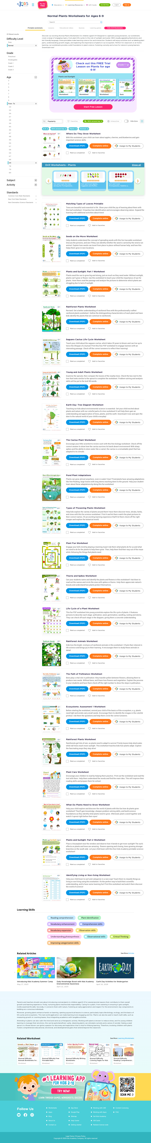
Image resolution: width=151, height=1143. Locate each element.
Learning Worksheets (126, 1038)
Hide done (134, 121)
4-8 (10, 136)
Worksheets (52, 1108)
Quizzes (81, 28)
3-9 (10, 123)
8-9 (10, 173)
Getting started (76, 1125)
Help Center (75, 1120)
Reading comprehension (62, 917)
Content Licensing (122, 1108)
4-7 (10, 133)
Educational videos (66, 28)
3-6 (10, 113)
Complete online (100, 146)
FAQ (117, 1112)
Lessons (51, 28)
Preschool (11, 56)
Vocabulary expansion (61, 930)
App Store (74, 1108)
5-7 (10, 146)
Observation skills (87, 930)
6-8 (10, 159)
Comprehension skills (92, 924)
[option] (65, 180)
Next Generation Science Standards (20, 202)
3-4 (10, 107)
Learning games (95, 28)
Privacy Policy (80, 1136)
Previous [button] (48, 181)
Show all (136, 165)
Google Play (75, 1112)
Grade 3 (11, 70)
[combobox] (54, 121)
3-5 (10, 110)
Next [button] (138, 181)
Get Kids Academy (99, 1116)
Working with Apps (100, 1112)
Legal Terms (70, 1136)
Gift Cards (92, 5)
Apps (50, 1112)
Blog (50, 1116)
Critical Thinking (120, 936)
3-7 (10, 117)
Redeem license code (100, 1125)
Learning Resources (75, 5)
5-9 (10, 153)
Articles (131, 953)
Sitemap (74, 1116)
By (44, 121)
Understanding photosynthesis (65, 936)
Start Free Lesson (93, 107)
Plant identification (90, 917)
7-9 (10, 169)
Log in (117, 5)
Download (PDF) (77, 146)
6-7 (10, 156)
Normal (10, 45)
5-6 (10, 143)
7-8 (10, 166)
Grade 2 (11, 66)
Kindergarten (12, 60)
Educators (57, 5)
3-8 (10, 120)
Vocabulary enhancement (62, 924)
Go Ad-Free (105, 5)
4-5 (10, 127)
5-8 (10, 150)
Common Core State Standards (19, 196)
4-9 (10, 140)
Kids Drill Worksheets (115, 28)
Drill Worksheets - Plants (60, 165)
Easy (10, 42)
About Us (51, 1120)
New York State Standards (17, 199)
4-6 (10, 130)
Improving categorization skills (65, 943)
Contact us (52, 1125)
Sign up (126, 5)
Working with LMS (99, 1108)
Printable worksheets (35, 28)
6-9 (10, 163)
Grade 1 (11, 63)
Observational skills (96, 936)
